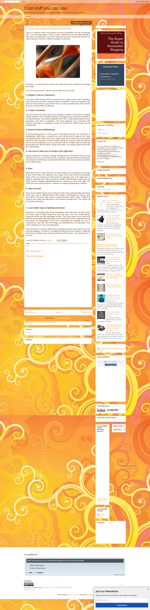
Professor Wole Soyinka (37, 565)
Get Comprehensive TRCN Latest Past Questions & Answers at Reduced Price (114, 218)
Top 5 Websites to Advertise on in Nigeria (114, 201)
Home (28, 16)
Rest (69, 243)
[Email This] (58, 240)
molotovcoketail (74, 594)
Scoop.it (28, 333)
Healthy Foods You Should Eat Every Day (113, 285)
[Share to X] (62, 240)
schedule (75, 243)
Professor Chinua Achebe (37, 568)
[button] (122, 591)
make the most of (53, 243)
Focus (33, 243)
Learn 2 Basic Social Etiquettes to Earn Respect (113, 314)
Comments (104, 133)
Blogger (90, 594)
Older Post (86, 312)
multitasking (64, 243)
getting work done (41, 243)
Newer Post (30, 312)
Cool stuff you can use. (46, 8)
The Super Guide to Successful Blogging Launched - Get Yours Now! (114, 260)
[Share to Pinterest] (66, 240)
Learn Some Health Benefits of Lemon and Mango (114, 236)
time (80, 243)
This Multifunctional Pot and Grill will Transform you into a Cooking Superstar (114, 327)
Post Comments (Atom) (62, 318)
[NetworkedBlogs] (110, 361)
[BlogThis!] (60, 240)
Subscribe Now (122, 605)
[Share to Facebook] (64, 240)
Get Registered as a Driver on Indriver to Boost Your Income (113, 297)
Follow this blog (111, 364)
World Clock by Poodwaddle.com (102, 500)
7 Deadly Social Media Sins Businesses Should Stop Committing (114, 276)
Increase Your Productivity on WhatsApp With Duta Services (107, 245)
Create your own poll (119, 574)
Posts (102, 130)
